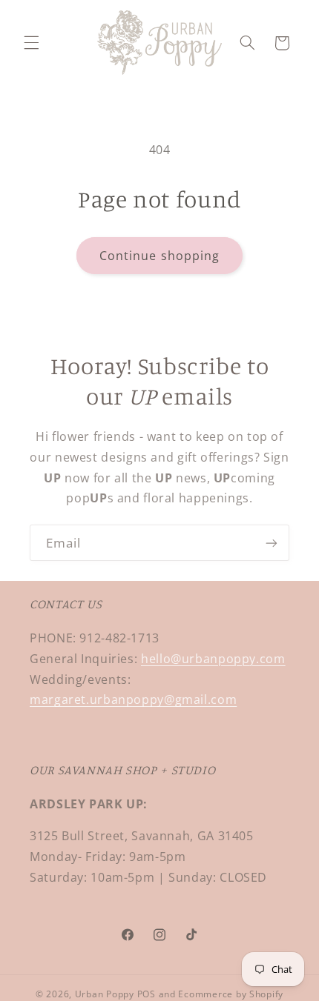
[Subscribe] (271, 543)
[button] (31, 43)
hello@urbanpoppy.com (213, 659)
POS (146, 994)
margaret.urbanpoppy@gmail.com (133, 699)
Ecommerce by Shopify (230, 994)
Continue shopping (159, 255)
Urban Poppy (104, 994)
